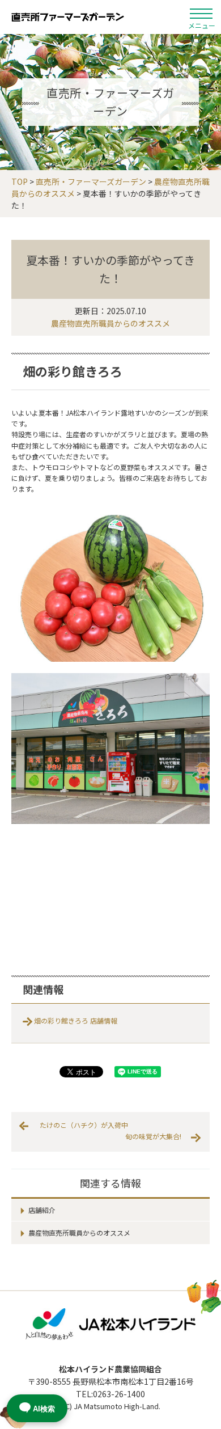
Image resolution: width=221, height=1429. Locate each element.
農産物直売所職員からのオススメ (110, 323)
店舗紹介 (42, 1210)
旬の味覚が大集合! (153, 1136)
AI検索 (44, 1409)
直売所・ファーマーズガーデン (68, 17)
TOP (19, 181)
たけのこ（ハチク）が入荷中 (84, 1125)
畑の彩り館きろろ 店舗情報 (75, 1020)
